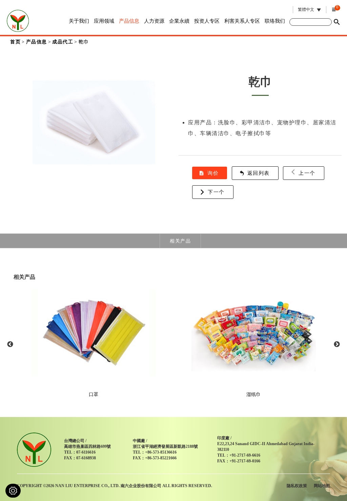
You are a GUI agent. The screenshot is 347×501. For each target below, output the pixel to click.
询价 (213, 173)
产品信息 (129, 21)
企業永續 (179, 21)
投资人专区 (207, 21)
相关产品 (180, 241)
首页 (15, 41)
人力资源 (154, 21)
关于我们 (79, 21)
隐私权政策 (297, 485)
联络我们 (275, 21)
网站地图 (322, 485)
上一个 (307, 173)
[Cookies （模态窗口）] (13, 491)
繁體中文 (306, 9)
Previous (10, 344)
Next (336, 344)
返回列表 (258, 173)
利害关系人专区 (242, 21)
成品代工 (62, 41)
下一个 (216, 192)
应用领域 (104, 21)
